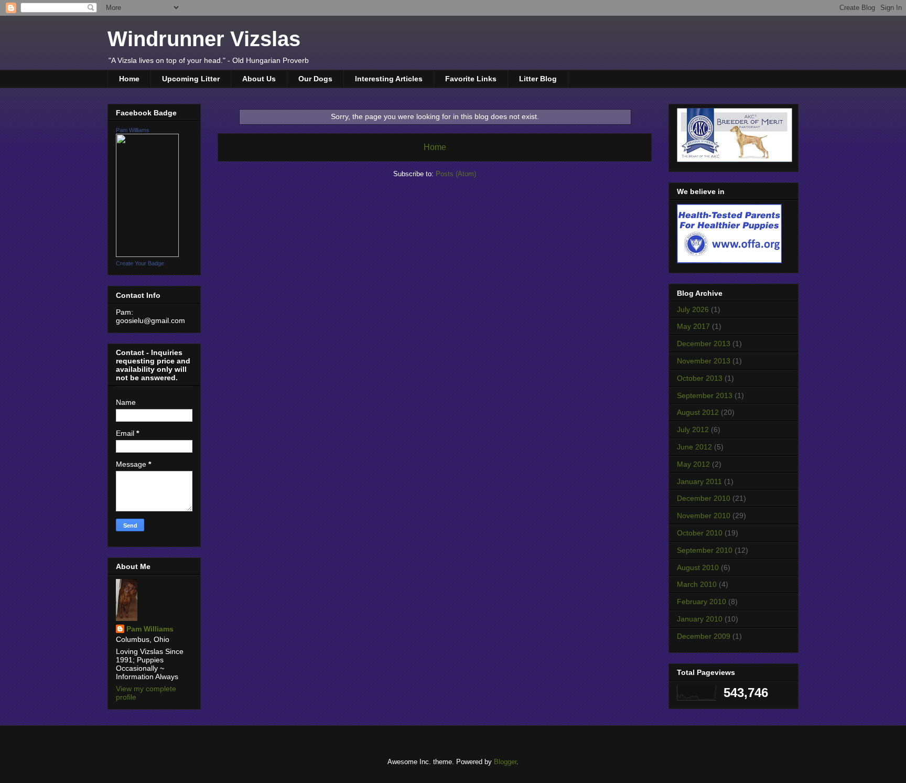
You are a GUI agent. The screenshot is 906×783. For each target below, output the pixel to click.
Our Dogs (315, 78)
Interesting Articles (389, 78)
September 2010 (704, 550)
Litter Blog (538, 78)
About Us (259, 78)
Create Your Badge (140, 263)
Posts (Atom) (456, 174)
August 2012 (698, 412)
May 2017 (693, 326)
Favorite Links (471, 78)
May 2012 (693, 464)
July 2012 (693, 429)
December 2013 (703, 343)
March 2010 (697, 584)
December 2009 (703, 636)
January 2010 (699, 619)
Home (129, 78)
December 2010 (703, 498)
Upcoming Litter (191, 78)
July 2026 (693, 309)
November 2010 (703, 515)
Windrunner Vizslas (203, 38)
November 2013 (703, 361)
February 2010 (701, 601)
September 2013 (704, 395)
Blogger (505, 762)
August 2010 (698, 567)
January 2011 (699, 481)
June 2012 (694, 447)
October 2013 (699, 378)
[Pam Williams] (147, 254)
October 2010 (699, 533)
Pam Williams (132, 130)
